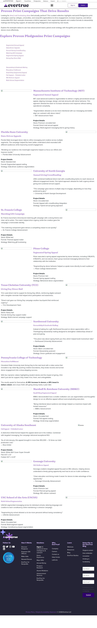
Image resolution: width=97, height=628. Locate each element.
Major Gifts (40, 560)
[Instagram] (10, 547)
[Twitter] (7, 547)
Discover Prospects (24, 548)
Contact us (55, 554)
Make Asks (24, 556)
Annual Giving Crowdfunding (15, 50)
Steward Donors (26, 559)
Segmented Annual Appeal (15, 45)
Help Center (56, 557)
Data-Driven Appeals (13, 48)
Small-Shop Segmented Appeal (16, 73)
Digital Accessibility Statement (46, 612)
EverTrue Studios (72, 555)
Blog (68, 553)
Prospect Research (40, 567)
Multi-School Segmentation (15, 80)
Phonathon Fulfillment (13, 70)
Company (55, 549)
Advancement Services (41, 574)
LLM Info (55, 560)
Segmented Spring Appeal (15, 56)
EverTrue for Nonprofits (25, 563)
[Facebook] (4, 547)
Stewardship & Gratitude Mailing (16, 67)
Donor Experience (40, 556)
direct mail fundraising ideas (20, 15)
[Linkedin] (4, 549)
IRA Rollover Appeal (13, 78)
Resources (70, 550)
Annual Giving (41, 563)
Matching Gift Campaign (14, 53)
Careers (54, 551)
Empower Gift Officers (25, 553)
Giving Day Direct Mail (13, 58)
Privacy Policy (87, 591)
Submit (88, 595)
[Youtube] (13, 547)
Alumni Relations (42, 571)
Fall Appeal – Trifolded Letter (15, 75)
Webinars (70, 547)
